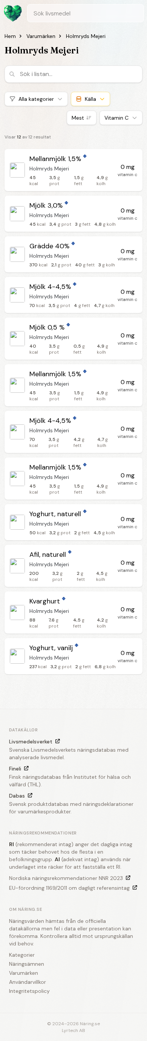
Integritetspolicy (29, 991)
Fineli (15, 768)
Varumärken (40, 36)
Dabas (17, 795)
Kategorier (22, 954)
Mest (78, 117)
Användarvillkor (27, 982)
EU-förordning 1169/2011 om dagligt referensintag (69, 887)
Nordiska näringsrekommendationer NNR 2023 (66, 878)
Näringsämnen (26, 963)
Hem (10, 36)
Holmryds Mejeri (86, 36)
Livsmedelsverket (30, 741)
